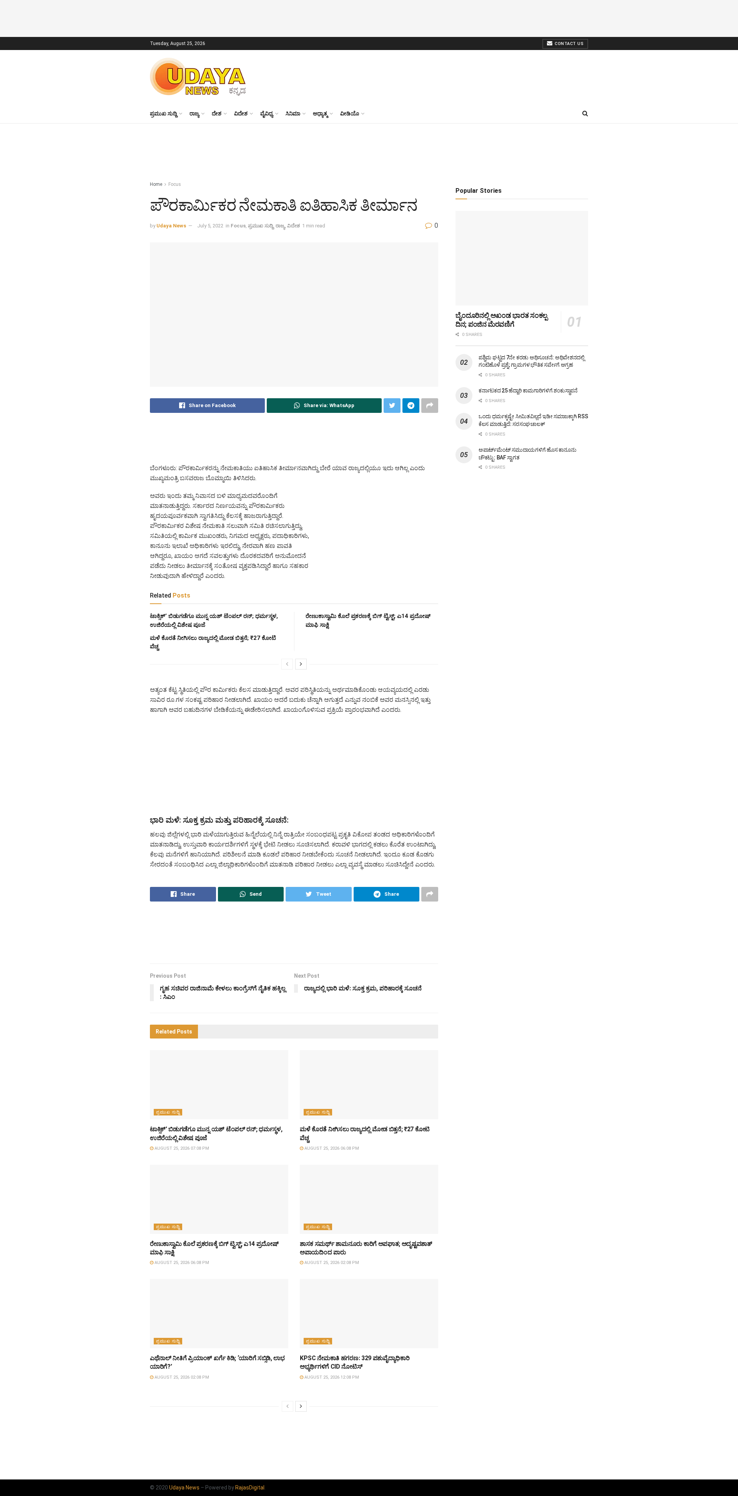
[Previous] (287, 664)
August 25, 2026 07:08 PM (181, 1148)
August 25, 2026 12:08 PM (331, 1377)
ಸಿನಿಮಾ (293, 113)
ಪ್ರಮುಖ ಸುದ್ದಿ (163, 113)
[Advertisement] (369, 17)
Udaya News (171, 226)
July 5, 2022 (210, 226)
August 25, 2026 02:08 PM (331, 1262)
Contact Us (569, 43)
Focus (174, 184)
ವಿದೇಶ (241, 113)
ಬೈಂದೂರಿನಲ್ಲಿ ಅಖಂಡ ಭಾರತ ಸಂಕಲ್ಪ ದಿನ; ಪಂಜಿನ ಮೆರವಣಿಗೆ (501, 319)
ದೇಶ (216, 113)
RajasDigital (249, 1487)
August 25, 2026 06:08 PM (331, 1148)
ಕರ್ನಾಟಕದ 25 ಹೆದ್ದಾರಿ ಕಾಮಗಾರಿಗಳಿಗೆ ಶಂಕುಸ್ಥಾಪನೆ (528, 390)
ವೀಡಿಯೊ (349, 113)
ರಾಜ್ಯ (194, 113)
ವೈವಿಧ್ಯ (266, 113)
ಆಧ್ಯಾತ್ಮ (320, 113)
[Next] (301, 664)
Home (156, 184)
